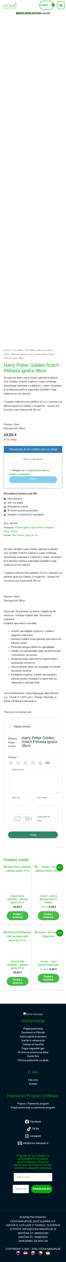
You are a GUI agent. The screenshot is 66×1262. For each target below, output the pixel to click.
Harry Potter (18, 535)
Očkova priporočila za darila (33, 1060)
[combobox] (18, 1253)
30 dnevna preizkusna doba (33, 1052)
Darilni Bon (33, 1056)
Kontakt (33, 1083)
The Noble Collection (35, 350)
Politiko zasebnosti (19, 474)
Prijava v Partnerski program (33, 1103)
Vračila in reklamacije (33, 1040)
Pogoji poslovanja (36, 470)
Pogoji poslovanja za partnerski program (33, 1107)
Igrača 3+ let (31, 535)
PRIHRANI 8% (42, 1188)
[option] (25, 1253)
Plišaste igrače (19, 354)
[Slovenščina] (18, 1253)
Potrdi (33, 478)
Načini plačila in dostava (33, 1036)
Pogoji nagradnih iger (33, 1048)
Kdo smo (33, 1080)
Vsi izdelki (18, 350)
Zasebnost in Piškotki (33, 1032)
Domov (7, 350)
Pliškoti (14, 531)
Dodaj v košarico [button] (18, 916)
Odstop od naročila (33, 1044)
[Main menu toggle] (61, 5)
